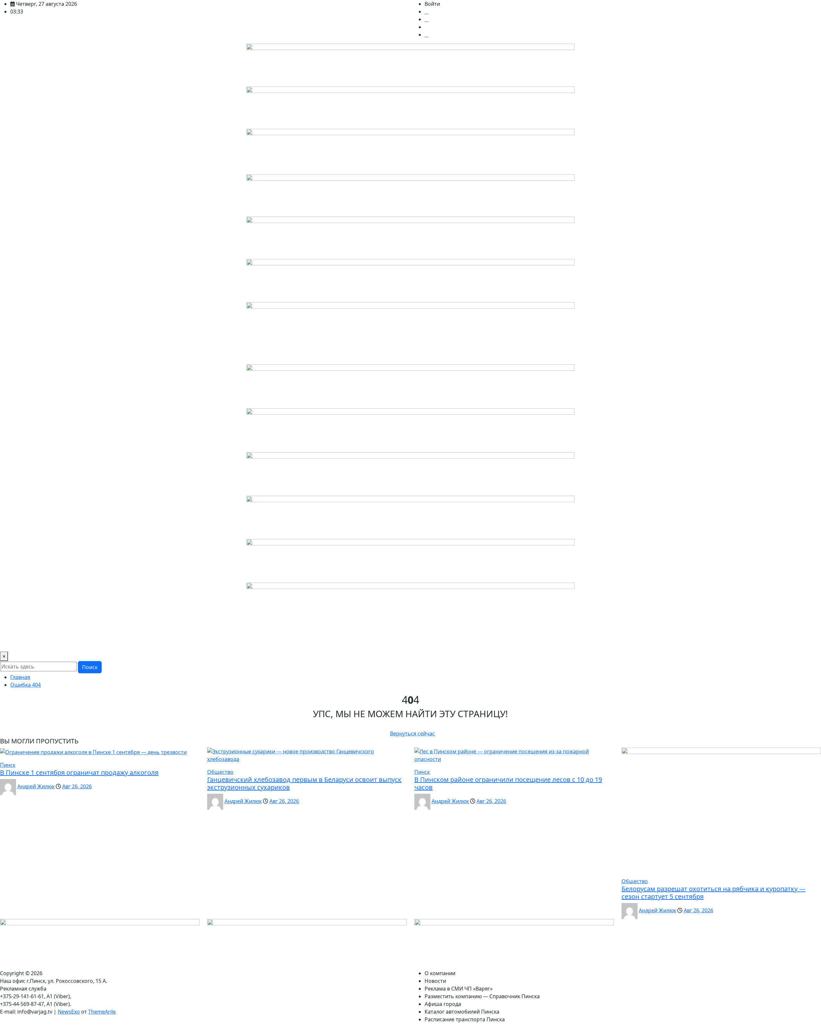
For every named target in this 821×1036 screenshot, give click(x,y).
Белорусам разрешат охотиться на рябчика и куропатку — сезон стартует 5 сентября (714, 892)
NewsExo (69, 1011)
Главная (20, 677)
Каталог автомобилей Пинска (337, 642)
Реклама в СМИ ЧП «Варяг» (99, 642)
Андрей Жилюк (36, 786)
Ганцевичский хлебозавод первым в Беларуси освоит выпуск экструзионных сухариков (304, 783)
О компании (18, 642)
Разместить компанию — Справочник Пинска (195, 642)
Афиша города (276, 642)
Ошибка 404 (25, 684)
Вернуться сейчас (412, 733)
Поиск (89, 667)
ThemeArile (102, 1011)
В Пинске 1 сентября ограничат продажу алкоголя (79, 772)
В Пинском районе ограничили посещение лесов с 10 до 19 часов (508, 783)
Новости (49, 642)
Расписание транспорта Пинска (420, 642)
